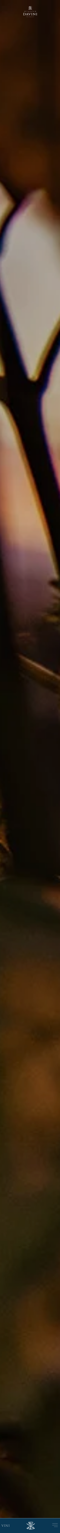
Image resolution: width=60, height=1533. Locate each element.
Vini (6, 1526)
